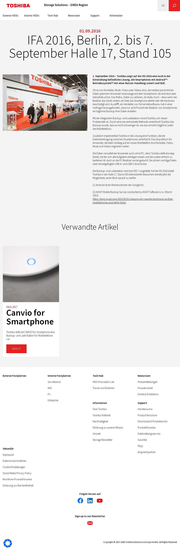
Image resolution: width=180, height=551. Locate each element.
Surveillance (54, 382)
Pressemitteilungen (148, 382)
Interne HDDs (31, 15)
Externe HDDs (10, 15)
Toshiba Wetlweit (101, 415)
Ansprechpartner (147, 452)
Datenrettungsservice (149, 433)
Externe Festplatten (14, 375)
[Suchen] (174, 5)
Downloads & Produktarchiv (153, 421)
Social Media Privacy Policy (17, 473)
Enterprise (53, 400)
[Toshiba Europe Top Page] (18, 5)
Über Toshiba (100, 409)
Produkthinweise (146, 427)
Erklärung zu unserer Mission (108, 427)
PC (49, 394)
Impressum (8, 454)
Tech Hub (52, 15)
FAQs (140, 446)
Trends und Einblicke (103, 388)
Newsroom (74, 15)
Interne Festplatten (59, 375)
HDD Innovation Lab (103, 382)
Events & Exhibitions (148, 394)
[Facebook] (80, 500)
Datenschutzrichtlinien (14, 461)
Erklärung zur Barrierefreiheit (18, 485)
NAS (50, 388)
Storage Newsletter (102, 439)
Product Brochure (147, 415)
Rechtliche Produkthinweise (17, 479)
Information (116, 15)
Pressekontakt (145, 388)
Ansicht (16, 348)
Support (95, 15)
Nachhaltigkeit (100, 421)
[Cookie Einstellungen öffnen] (8, 546)
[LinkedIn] (90, 500)
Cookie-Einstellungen (14, 467)
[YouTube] (99, 500)
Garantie (142, 439)
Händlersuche (145, 409)
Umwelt (96, 433)
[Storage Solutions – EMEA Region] (66, 5)
